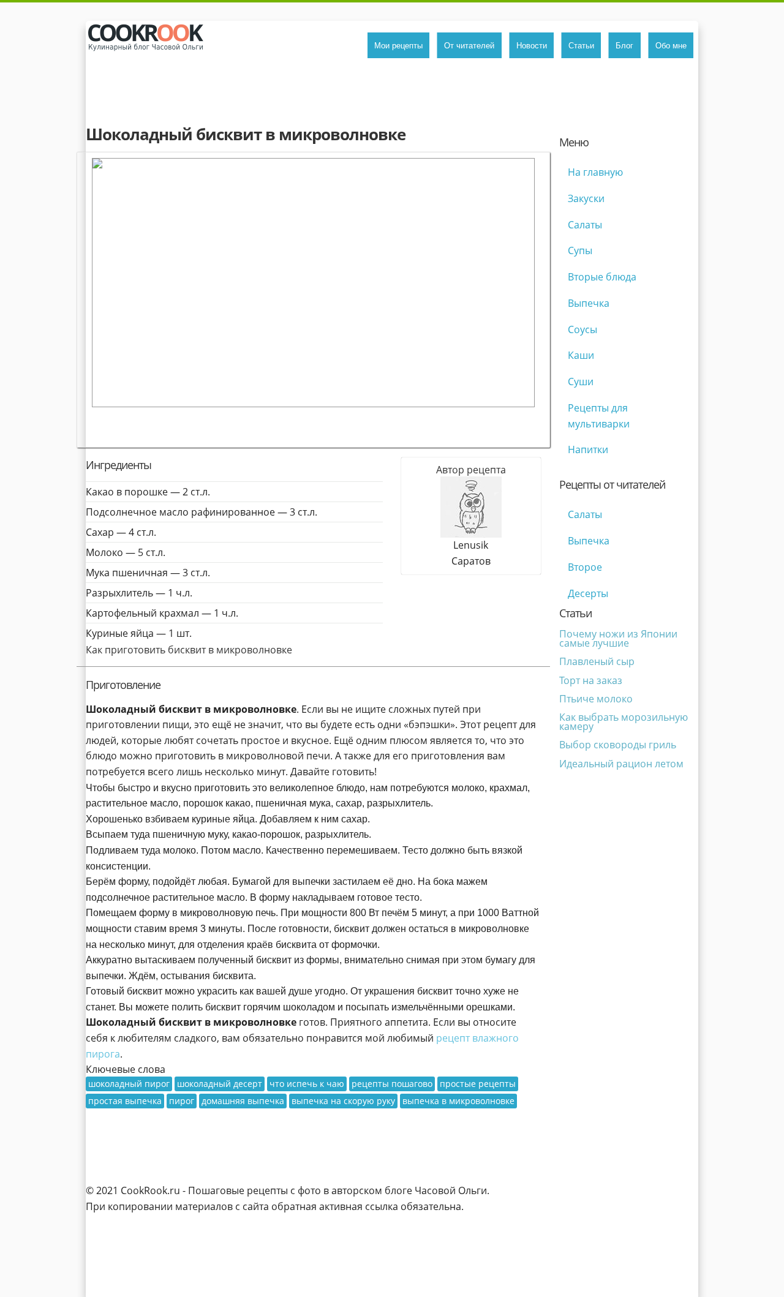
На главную (595, 172)
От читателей (469, 45)
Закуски (586, 198)
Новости (531, 45)
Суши (581, 381)
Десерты (588, 593)
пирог (181, 1101)
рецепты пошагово (392, 1083)
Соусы (582, 329)
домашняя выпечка (243, 1101)
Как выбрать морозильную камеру (623, 721)
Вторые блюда (602, 277)
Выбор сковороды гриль (617, 744)
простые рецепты (478, 1083)
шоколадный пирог (129, 1083)
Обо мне (671, 45)
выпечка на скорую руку (343, 1101)
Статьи (581, 45)
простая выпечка (125, 1101)
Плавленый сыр (597, 661)
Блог (624, 45)
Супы (580, 250)
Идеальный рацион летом (621, 763)
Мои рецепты (398, 45)
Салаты (585, 224)
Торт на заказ (590, 680)
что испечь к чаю (307, 1083)
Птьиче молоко (596, 698)
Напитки (588, 449)
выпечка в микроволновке (458, 1101)
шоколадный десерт (219, 1083)
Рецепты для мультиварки (599, 415)
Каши (581, 355)
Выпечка (588, 303)
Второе (585, 567)
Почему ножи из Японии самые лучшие (618, 638)
